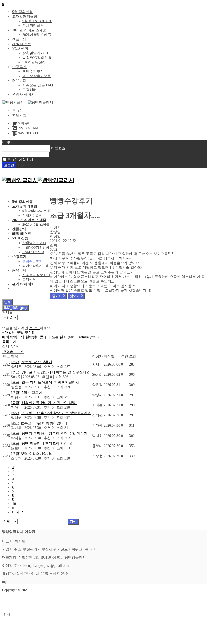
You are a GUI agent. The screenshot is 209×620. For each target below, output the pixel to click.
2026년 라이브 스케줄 (29, 30)
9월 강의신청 (22, 12)
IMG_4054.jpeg (15, 308)
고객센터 (29, 90)
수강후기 (19, 67)
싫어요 (76, 296)
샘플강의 (19, 39)
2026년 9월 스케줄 (36, 35)
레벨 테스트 (21, 44)
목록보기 (9, 342)
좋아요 (58, 296)
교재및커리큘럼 (24, 16)
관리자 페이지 (23, 94)
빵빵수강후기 (33, 71)
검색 (73, 521)
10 (14, 504)
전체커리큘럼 (33, 26)
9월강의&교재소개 (37, 21)
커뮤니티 (19, 81)
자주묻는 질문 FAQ (37, 85)
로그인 (17, 111)
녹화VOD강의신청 (36, 58)
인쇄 (7, 302)
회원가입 (19, 115)
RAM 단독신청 (34, 62)
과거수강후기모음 (36, 76)
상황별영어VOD (35, 53)
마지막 (17, 512)
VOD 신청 (20, 48)
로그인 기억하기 (20, 160)
